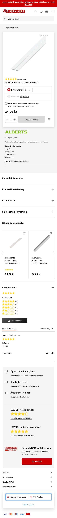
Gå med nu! (37, 461)
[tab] (9, 329)
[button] (14, 320)
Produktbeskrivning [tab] (13, 189)
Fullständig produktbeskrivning (16, 161)
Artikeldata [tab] (8, 200)
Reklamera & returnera (20, 397)
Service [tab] (6, 472)
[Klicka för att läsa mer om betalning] (18, 514)
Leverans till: (17, 89)
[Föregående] (3, 253)
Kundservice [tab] (8, 477)
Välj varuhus (24, 97)
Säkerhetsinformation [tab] (14, 211)
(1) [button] (16, 301)
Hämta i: (15, 96)
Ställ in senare (28, 504)
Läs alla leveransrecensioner (23, 435)
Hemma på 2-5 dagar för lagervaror (25, 386)
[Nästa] (54, 253)
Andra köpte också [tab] (12, 178)
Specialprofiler (12, 27)
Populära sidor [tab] (9, 486)
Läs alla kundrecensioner (21, 418)
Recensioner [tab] (9, 287)
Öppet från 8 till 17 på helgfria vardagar (27, 375)
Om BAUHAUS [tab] (8, 482)
